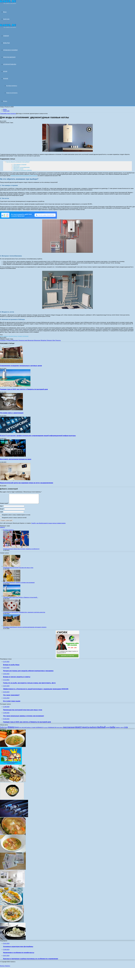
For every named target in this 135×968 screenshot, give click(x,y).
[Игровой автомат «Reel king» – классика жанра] (11, 764)
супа (126, 727)
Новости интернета (11, 92)
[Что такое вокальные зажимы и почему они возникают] (11, 581)
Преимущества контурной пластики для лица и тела (18, 567)
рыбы (112, 727)
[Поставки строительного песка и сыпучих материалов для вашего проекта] (11, 625)
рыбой (108, 727)
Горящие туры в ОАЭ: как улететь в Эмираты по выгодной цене (24, 389)
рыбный (101, 727)
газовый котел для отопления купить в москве (24, 175)
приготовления (69, 727)
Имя (1, 506)
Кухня (5, 71)
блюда (11, 727)
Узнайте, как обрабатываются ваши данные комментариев (48, 523)
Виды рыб (6, 43)
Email (2, 509)
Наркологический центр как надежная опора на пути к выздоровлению (26, 483)
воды (1, 336)
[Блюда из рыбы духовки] (13, 781)
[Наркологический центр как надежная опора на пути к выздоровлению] (15, 479)
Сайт (1, 511)
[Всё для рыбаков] (8, 3)
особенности (40, 727)
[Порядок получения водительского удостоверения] (13, 869)
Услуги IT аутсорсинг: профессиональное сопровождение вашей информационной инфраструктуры (38, 435)
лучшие (20, 336)
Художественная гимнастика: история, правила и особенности (21, 549)
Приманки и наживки (10, 50)
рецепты (85, 727)
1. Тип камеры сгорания (19, 164)
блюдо (16, 727)
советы (122, 727)
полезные (46, 727)
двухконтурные (12, 336)
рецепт (78, 727)
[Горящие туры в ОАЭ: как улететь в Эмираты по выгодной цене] (15, 386)
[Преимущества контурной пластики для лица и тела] (11, 566)
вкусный (24, 727)
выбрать (29, 727)
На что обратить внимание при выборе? (18, 162)
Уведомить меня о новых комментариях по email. (16, 514)
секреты (118, 727)
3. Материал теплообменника (21, 167)
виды (20, 727)
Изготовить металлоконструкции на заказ (15, 459)
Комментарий (4, 503)
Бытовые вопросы (11, 85)
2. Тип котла (15, 166)
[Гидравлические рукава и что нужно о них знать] (14, 816)
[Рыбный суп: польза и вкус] (13, 746)
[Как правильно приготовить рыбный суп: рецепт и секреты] (13, 834)
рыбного (93, 727)
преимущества (52, 727)
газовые (5, 336)
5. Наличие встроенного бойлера (22, 170)
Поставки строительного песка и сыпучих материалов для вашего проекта (24, 627)
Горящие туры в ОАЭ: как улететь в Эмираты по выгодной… (20, 597)
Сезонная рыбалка (9, 64)
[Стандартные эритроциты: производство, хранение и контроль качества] (11, 611)
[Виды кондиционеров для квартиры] (12, 886)
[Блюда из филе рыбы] (13, 939)
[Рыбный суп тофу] (12, 799)
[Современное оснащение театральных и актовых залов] (11, 362)
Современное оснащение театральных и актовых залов (21, 365)
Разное (5, 78)
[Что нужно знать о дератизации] (11, 409)
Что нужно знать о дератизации (11, 413)
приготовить (60, 727)
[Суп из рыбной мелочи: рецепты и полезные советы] (13, 851)
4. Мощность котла (17, 168)
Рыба (2, 727)
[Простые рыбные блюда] (11, 904)
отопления (25, 336)
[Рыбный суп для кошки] (12, 922)
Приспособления (9, 57)
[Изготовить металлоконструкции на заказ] (13, 456)
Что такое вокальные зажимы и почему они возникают (19, 582)
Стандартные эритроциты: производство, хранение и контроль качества (24, 612)
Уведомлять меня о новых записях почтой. (14, 517)
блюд (5, 727)
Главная (2, 113)
